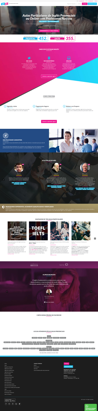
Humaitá (56, 342)
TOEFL (34, 243)
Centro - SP (39, 348)
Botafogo (13, 342)
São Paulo (49, 346)
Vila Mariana (49, 350)
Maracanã (92, 342)
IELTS (30, 243)
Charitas (40, 337)
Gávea (44, 342)
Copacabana (29, 342)
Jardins (62, 348)
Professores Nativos (8, 375)
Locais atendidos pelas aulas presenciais (41, 370)
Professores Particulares (9, 377)
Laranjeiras (78, 342)
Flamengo (39, 342)
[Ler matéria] (17, 230)
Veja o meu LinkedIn (40, 306)
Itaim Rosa (86, 348)
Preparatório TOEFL (8, 378)
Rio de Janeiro (49, 340)
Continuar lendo (11, 253)
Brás (15, 348)
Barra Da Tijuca (7, 342)
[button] (4, 180)
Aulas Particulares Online (9, 384)
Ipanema (61, 342)
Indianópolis (51, 348)
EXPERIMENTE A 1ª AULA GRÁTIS (49, 31)
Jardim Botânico (67, 342)
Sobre (6, 365)
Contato (79, 3)
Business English (8, 373)
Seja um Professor (8, 394)
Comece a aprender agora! (49, 76)
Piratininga (49, 337)
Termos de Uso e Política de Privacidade (12, 387)
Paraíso (80, 348)
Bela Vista (11, 348)
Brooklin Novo (26, 348)
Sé (89, 348)
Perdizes (76, 348)
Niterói (49, 336)
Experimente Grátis (92, 3)
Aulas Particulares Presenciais (10, 385)
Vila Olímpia (55, 350)
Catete (18, 342)
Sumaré (93, 348)
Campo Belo (33, 348)
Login (6, 389)
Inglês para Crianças (8, 368)
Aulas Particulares (8, 382)
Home (6, 363)
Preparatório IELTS (8, 380)
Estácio (34, 342)
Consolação (45, 348)
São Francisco (56, 337)
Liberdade (67, 348)
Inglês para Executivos (9, 372)
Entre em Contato (8, 390)
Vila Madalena (42, 350)
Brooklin (20, 348)
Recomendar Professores (9, 392)
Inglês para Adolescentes (9, 370)
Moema (71, 348)
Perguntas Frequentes (71, 3)
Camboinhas (34, 337)
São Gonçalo (63, 337)
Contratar (85, 3)
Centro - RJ (23, 342)
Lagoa (73, 342)
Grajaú (52, 342)
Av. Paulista (5, 348)
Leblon (83, 342)
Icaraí (44, 337)
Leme (87, 342)
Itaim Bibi (57, 348)
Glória (48, 342)
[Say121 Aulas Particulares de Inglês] (10, 4)
